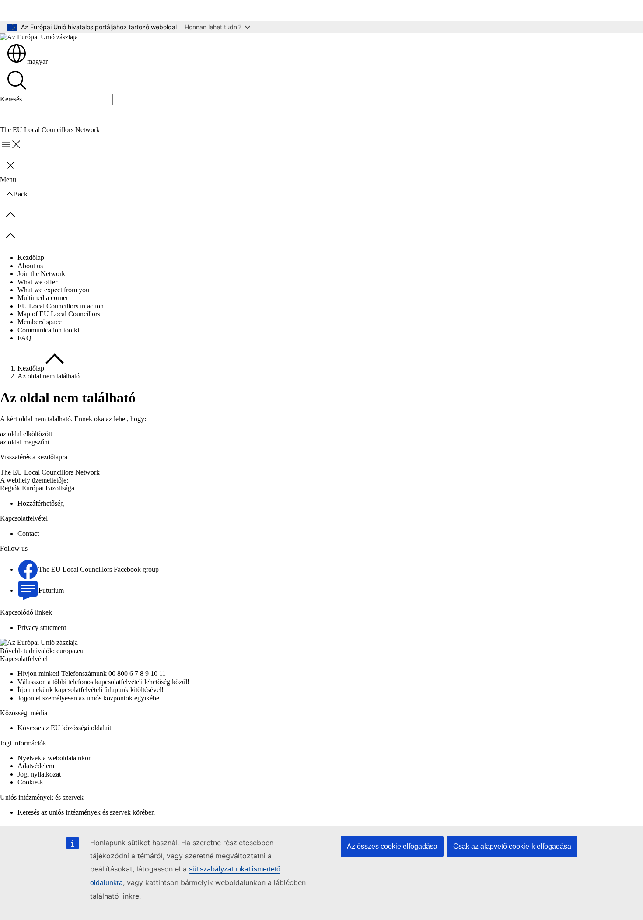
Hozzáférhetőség (40, 503)
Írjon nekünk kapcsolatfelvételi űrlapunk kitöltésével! (90, 689)
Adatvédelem (35, 766)
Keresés (11, 99)
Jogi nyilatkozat (39, 774)
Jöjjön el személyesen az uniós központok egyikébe (88, 698)
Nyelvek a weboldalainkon (54, 758)
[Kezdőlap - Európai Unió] (39, 37)
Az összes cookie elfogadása (392, 846)
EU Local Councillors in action (60, 306)
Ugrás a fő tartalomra (35, 10)
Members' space (39, 321)
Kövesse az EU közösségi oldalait (64, 727)
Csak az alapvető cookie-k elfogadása (512, 846)
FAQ (24, 338)
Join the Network (41, 273)
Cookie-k (30, 782)
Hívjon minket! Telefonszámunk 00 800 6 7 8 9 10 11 (91, 673)
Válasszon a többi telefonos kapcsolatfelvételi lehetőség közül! (103, 682)
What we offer (37, 282)
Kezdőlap (30, 257)
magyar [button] (37, 61)
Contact (28, 533)
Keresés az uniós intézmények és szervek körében (86, 812)
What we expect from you (53, 290)
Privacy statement (41, 627)
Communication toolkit (49, 330)
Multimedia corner (42, 297)
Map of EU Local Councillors (58, 314)
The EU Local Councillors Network (50, 472)
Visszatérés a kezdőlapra (33, 457)
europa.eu (70, 650)
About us (30, 265)
